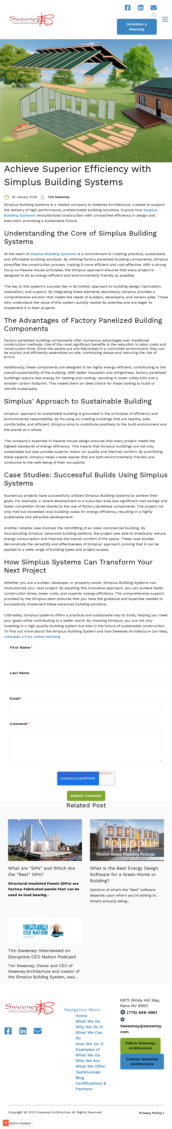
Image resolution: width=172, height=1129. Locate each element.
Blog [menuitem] (79, 1077)
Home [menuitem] (81, 1015)
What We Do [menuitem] (87, 1021)
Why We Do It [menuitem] (89, 1026)
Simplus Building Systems (53, 254)
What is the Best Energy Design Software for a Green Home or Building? (124, 874)
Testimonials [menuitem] (87, 1072)
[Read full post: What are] (45, 859)
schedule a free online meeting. (32, 636)
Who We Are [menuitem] (87, 1060)
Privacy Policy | (151, 1113)
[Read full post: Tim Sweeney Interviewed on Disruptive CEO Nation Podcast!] (45, 942)
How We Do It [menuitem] (89, 1043)
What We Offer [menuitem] (90, 1066)
